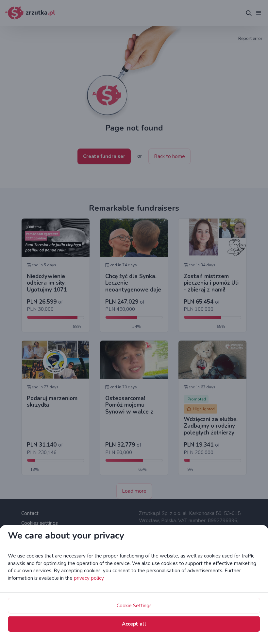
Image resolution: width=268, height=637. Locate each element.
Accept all (134, 624)
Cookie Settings (134, 605)
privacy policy (89, 578)
